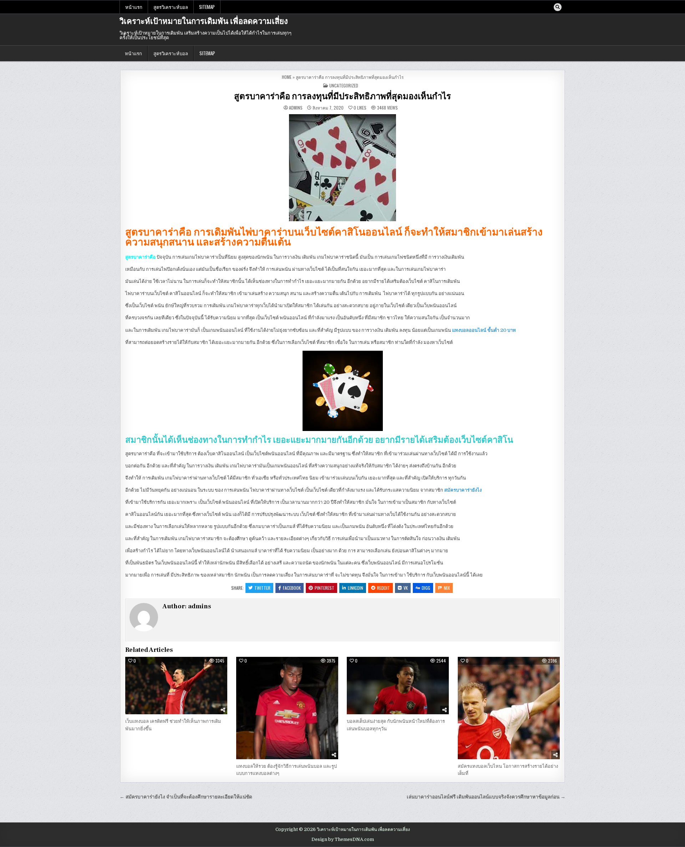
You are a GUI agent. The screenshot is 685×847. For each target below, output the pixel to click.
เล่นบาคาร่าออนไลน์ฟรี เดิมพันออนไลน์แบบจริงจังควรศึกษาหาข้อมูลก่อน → (486, 797)
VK (406, 588)
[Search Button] (558, 7)
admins (296, 108)
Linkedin (355, 588)
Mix (447, 588)
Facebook (292, 588)
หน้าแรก (133, 6)
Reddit (383, 588)
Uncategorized (343, 85)
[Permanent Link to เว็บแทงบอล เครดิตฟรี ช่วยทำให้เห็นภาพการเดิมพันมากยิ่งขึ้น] (176, 685)
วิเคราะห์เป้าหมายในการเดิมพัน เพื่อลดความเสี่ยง (204, 21)
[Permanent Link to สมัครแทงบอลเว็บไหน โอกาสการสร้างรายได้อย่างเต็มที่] (509, 708)
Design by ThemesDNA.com (342, 839)
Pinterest (324, 588)
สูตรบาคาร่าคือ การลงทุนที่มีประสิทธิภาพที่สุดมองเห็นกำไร (342, 96)
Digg (426, 588)
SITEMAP (207, 6)
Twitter (262, 588)
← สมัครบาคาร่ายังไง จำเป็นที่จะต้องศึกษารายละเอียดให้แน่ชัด (186, 797)
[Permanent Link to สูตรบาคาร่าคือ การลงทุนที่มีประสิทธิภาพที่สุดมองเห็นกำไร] (342, 167)
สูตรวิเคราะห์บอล (170, 6)
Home (286, 77)
